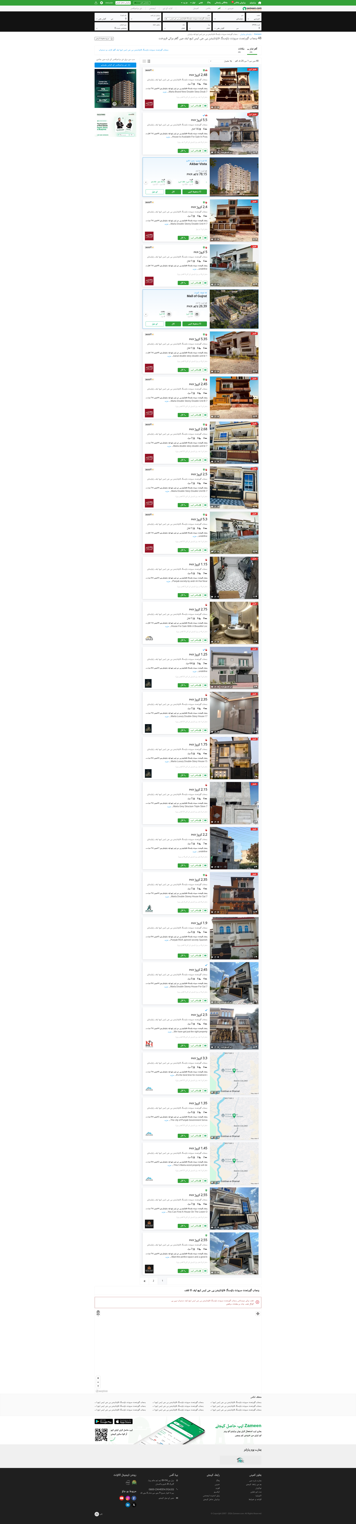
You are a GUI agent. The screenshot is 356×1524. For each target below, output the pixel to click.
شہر (242, 15)
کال (182, 106)
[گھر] (259, 2)
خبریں (217, 1484)
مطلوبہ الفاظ (156, 25)
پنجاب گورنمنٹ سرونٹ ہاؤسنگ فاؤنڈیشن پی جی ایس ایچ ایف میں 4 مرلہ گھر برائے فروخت (235, 1402)
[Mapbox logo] (102, 1391)
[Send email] (205, 106)
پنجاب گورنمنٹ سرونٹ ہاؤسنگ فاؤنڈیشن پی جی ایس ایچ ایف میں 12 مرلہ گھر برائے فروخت (120, 1410)
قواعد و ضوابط (255, 1499)
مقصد (258, 15)
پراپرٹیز (253, 2)
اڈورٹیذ (258, 1496)
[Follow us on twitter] (133, 1507)
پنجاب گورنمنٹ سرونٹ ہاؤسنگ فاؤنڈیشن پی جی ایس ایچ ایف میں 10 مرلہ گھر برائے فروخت (235, 1410)
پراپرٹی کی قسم (155, 15)
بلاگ (209, 2)
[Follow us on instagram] (127, 1501)
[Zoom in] (98, 1378)
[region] (178, 1352)
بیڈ (209, 25)
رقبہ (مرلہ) (123, 15)
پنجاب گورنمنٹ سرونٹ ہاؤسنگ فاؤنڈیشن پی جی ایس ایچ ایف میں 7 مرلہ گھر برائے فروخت (235, 1406)
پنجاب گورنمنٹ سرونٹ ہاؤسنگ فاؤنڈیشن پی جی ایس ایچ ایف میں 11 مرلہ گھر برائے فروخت (178, 1410)
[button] (254, 19)
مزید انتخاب (123, 25)
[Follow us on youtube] (121, 1501)
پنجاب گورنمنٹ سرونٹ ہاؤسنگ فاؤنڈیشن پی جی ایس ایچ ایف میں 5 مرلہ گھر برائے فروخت (178, 1402)
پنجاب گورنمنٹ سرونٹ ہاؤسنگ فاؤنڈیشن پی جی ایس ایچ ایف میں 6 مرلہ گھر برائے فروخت (120, 1402)
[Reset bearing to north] (98, 1386)
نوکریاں (258, 1488)
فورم (218, 1488)
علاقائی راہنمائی (221, 2)
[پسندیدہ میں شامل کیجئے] (212, 107)
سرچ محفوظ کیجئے (102, 38)
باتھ (184, 25)
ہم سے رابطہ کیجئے (253, 1484)
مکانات (241, 50)
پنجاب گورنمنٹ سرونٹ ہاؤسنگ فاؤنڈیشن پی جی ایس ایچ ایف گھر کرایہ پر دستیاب (133, 50)
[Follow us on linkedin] (127, 1507)
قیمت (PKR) (256, 25)
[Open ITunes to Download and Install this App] (123, 1424)
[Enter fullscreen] (98, 1314)
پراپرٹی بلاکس (239, 2)
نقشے (201, 2)
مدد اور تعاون (255, 1492)
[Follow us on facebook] (133, 1501)
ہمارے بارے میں (255, 1481)
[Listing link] (201, 88)
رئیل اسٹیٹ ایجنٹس (211, 1496)
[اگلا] (144, 1281)
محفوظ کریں (193, 191)
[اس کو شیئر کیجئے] (215, 107)
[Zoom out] (98, 1382)
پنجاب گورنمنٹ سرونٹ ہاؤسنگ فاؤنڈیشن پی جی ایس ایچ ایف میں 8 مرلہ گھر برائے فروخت (178, 1406)
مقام (208, 15)
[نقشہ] (218, 107)
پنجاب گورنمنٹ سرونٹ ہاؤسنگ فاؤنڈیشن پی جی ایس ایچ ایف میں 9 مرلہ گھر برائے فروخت (120, 1406)
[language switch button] (109, 3)
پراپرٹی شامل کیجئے (211, 1499)
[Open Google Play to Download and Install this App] (104, 1424)
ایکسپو (217, 1492)
